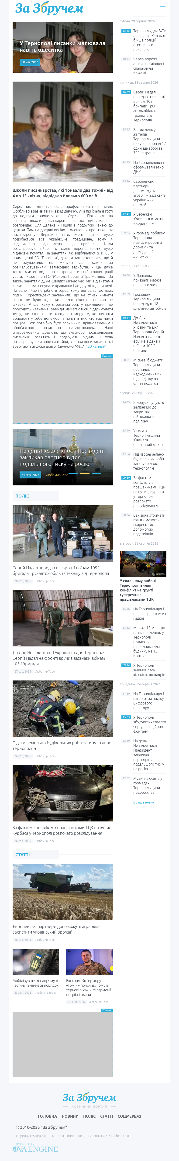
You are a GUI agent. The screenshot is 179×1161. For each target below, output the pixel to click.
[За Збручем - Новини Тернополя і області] (49, 8)
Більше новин (144, 802)
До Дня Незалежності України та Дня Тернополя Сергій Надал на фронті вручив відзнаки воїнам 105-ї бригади (59, 658)
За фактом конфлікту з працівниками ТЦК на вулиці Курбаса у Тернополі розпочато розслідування (149, 492)
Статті (106, 1116)
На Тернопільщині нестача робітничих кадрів (149, 613)
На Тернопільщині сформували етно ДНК (148, 167)
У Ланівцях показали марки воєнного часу (147, 280)
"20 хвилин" (96, 346)
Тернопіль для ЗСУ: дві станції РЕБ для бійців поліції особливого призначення (149, 40)
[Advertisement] (63, 390)
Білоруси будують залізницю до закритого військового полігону (148, 411)
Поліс (89, 1116)
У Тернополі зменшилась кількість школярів (149, 670)
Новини (70, 1116)
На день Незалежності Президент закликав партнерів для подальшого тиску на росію (148, 755)
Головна (47, 1116)
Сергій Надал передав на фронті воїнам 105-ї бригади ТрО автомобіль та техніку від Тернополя (149, 106)
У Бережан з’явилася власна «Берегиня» (148, 219)
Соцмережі (129, 1116)
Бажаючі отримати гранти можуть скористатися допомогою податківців (149, 524)
